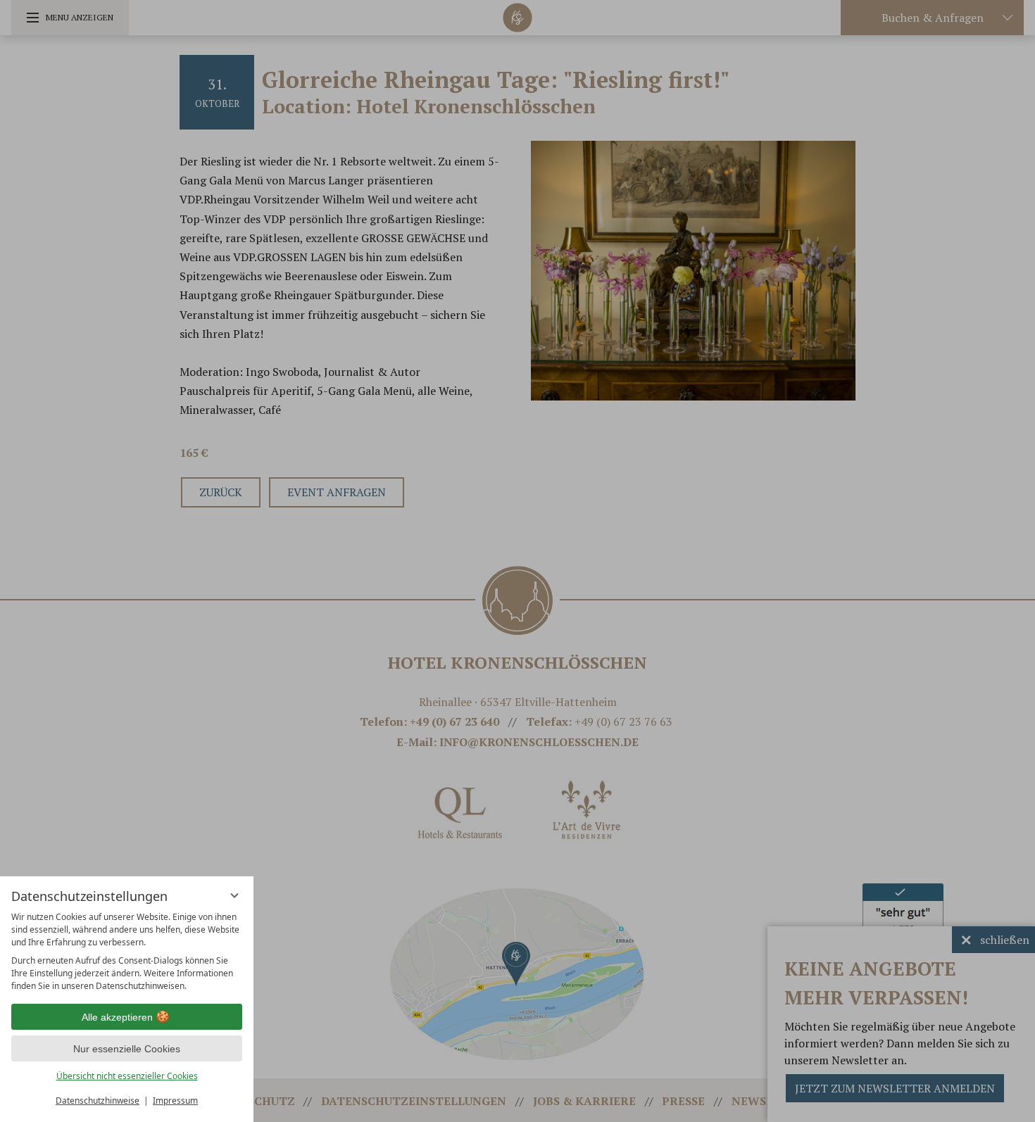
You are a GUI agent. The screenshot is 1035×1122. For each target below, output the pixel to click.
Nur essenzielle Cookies (126, 1048)
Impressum (175, 1101)
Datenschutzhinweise (97, 1101)
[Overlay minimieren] (234, 895)
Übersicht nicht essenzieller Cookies (127, 1076)
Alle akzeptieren (117, 1017)
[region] (126, 951)
